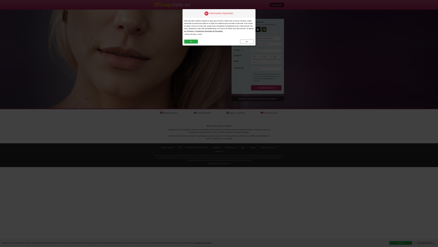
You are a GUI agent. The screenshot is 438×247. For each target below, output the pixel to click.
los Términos (189, 31)
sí (191, 41)
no (247, 42)
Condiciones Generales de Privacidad (209, 31)
